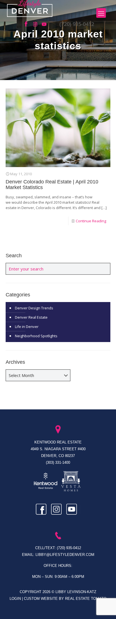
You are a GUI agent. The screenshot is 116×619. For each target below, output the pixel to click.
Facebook (27, 24)
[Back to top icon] (104, 607)
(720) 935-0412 (76, 24)
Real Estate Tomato (85, 598)
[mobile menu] (101, 13)
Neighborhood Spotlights (36, 335)
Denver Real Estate (31, 317)
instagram (36, 24)
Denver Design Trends (34, 307)
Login (16, 598)
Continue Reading (91, 220)
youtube (44, 24)
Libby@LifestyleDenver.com (64, 555)
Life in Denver (27, 326)
